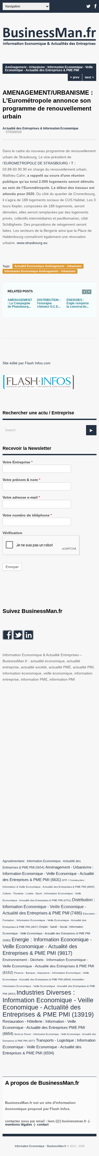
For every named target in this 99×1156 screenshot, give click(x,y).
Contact (42, 1124)
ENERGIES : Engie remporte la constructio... (78, 303)
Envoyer (12, 567)
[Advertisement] (41, 769)
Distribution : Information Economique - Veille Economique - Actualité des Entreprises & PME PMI (49, 906)
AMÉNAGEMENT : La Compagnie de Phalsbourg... (20, 303)
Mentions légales (18, 1124)
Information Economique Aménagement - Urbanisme (40, 271)
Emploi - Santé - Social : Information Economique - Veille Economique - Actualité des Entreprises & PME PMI (46, 933)
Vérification (12, 533)
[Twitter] (88, 6)
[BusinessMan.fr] (49, 47)
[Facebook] (95, 6)
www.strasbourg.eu (32, 243)
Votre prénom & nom (21, 480)
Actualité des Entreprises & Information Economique (40, 128)
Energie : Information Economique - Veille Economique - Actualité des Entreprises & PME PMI (47, 946)
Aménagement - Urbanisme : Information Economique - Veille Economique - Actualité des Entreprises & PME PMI (49, 68)
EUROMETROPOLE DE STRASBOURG (36, 163)
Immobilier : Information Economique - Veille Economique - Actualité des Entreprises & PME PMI (49, 986)
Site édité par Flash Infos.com (27, 363)
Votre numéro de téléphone (27, 515)
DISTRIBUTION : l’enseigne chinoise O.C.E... (48, 303)
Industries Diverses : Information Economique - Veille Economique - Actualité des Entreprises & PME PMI (48, 1003)
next (89, 77)
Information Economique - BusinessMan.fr (40, 1146)
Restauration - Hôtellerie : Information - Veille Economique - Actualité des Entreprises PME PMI (44, 1027)
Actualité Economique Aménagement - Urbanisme (47, 266)
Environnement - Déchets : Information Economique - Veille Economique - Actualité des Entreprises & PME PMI (48, 966)
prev (75, 77)
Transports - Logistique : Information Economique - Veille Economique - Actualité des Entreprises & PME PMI (49, 1046)
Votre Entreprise (17, 462)
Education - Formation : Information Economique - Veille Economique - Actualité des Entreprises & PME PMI (49, 920)
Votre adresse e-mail (21, 497)
